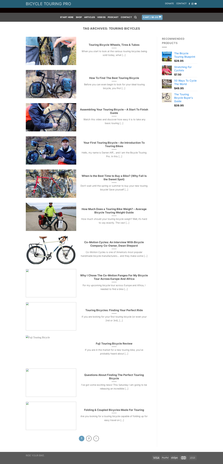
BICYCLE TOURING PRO (48, 3)
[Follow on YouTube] (196, 4)
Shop (79, 17)
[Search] (135, 17)
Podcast (113, 17)
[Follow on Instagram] (192, 4)
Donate (169, 3)
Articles (89, 17)
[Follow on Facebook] (189, 4)
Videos (101, 17)
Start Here (67, 17)
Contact (181, 3)
